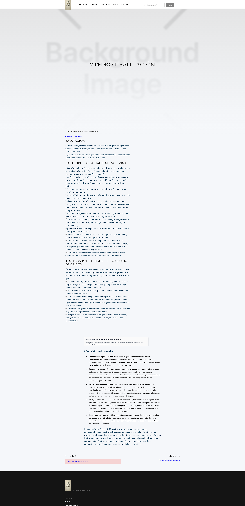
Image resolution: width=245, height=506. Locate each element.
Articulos (68, 502)
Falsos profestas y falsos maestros (169, 460)
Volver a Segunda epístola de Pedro (77, 461)
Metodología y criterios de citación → (97, 344)
